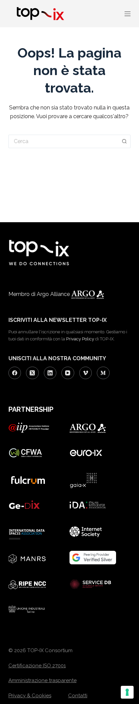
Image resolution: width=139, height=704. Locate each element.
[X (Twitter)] (32, 373)
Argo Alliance (54, 294)
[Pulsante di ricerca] (125, 141)
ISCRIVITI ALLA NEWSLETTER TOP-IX (57, 320)
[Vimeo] (85, 373)
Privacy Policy (80, 338)
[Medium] (103, 373)
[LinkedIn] (50, 373)
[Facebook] (14, 373)
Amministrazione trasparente (42, 680)
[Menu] (127, 14)
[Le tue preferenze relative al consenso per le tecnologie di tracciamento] (127, 692)
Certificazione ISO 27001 (37, 666)
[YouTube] (67, 373)
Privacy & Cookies (29, 696)
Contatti (77, 696)
